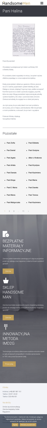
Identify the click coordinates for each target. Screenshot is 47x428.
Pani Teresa (33, 195)
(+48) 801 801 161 (15, 391)
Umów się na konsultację (11, 407)
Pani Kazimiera (35, 173)
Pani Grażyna (34, 150)
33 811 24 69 (12, 394)
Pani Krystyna (34, 165)
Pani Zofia (11, 143)
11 (23, 211)
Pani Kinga (11, 180)
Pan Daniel (11, 150)
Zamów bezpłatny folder (11, 409)
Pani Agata (11, 158)
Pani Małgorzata (13, 202)
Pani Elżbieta (34, 143)
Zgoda (15, 425)
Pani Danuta (11, 173)
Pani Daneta (33, 188)
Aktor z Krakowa (35, 158)
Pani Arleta (11, 165)
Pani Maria (33, 180)
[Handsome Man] (18, 3)
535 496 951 (12, 396)
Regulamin (6, 412)
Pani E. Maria (12, 188)
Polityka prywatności (28, 425)
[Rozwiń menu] (41, 2)
